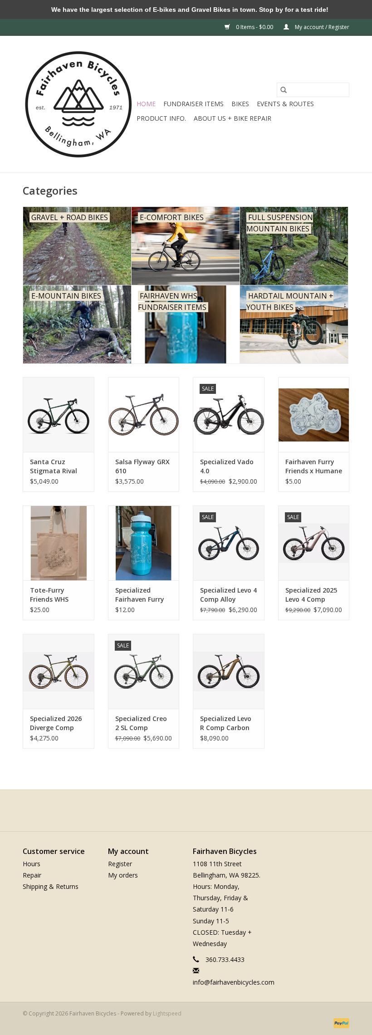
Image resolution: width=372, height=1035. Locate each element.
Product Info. (161, 118)
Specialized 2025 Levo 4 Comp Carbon (311, 595)
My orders (123, 875)
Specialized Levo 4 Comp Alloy (228, 594)
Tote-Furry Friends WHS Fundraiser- (49, 595)
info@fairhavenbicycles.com (233, 982)
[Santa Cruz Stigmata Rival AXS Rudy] (58, 414)
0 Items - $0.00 (254, 27)
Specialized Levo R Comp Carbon (225, 723)
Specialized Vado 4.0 (227, 466)
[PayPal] (339, 1022)
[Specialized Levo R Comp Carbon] (228, 671)
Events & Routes (285, 103)
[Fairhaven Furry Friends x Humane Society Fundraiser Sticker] (314, 414)
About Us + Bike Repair (232, 118)
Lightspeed (167, 1013)
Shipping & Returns (50, 886)
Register (120, 863)
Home (146, 103)
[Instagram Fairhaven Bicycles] (194, 810)
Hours (31, 863)
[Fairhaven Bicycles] (78, 104)
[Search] (283, 90)
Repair (32, 875)
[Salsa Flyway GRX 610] (144, 414)
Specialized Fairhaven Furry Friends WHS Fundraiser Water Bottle (142, 595)
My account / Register (321, 27)
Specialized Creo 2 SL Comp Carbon (141, 723)
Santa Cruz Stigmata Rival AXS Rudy (53, 466)
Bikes (240, 103)
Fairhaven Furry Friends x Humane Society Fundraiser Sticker (313, 466)
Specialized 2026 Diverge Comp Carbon (56, 723)
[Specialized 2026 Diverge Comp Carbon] (58, 671)
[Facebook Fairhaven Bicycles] (178, 810)
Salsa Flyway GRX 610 (142, 466)
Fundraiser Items (193, 103)
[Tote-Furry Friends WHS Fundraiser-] (58, 542)
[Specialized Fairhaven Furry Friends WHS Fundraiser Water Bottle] (144, 542)
